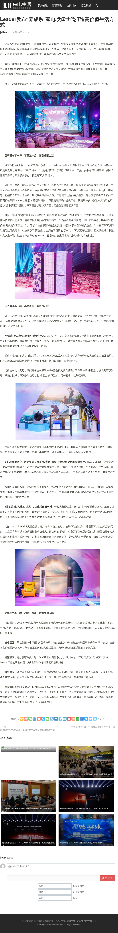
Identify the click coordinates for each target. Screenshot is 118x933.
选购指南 (72, 5)
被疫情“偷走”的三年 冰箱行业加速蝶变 (89, 726)
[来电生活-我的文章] (17, 5)
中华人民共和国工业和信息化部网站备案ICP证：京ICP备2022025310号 (66, 921)
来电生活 (32, 921)
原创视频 (86, 5)
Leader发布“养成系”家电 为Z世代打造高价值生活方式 (57, 21)
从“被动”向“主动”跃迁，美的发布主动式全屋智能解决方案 (27, 729)
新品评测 (57, 5)
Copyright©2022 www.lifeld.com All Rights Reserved (59, 924)
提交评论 (107, 878)
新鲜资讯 (43, 5)
